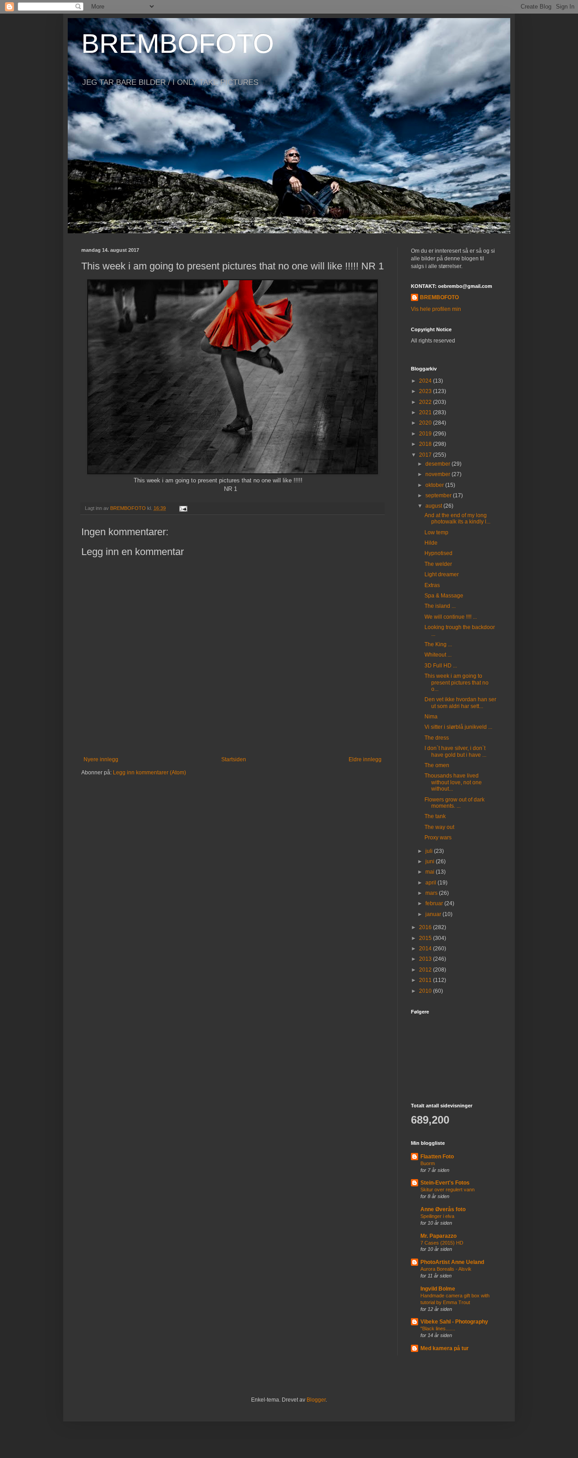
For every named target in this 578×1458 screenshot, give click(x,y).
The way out (439, 827)
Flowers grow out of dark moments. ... (454, 802)
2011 (426, 980)
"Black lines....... (437, 1328)
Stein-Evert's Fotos (445, 1183)
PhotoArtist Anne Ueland (452, 1262)
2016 (426, 927)
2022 (426, 402)
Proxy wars (438, 837)
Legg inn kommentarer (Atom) (149, 772)
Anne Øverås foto (443, 1209)
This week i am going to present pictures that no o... (456, 682)
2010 (426, 991)
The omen (436, 765)
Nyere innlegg (101, 759)
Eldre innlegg (365, 759)
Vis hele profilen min (436, 309)
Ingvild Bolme (437, 1289)
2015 (426, 938)
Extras (432, 585)
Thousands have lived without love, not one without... (453, 782)
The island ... (440, 606)
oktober (435, 485)
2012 (426, 970)
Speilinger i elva (437, 1216)
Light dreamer (441, 574)
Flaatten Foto (437, 1156)
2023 (426, 391)
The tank (435, 816)
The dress (436, 738)
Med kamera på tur (444, 1348)
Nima (431, 716)
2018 (426, 444)
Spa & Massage (443, 595)
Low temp (436, 532)
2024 (426, 381)
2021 (426, 412)
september (439, 495)
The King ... (438, 644)
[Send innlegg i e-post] (183, 508)
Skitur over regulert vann (447, 1189)
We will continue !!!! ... (450, 617)
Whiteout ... (438, 655)
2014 (426, 948)
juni (430, 861)
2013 (426, 959)
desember (438, 464)
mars (432, 893)
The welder (438, 564)
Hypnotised (438, 553)
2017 (426, 455)
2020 (426, 423)
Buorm (427, 1163)
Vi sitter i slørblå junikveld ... (458, 727)
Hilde (431, 543)
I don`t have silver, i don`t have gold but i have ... (455, 751)
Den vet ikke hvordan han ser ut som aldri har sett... (460, 702)
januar (434, 914)
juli (429, 851)
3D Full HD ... (440, 665)
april (431, 882)
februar (434, 903)
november (438, 474)
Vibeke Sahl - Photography (454, 1322)
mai (430, 872)
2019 (426, 433)
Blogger (316, 1400)
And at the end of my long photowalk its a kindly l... (457, 518)
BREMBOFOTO (177, 43)
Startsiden (233, 759)
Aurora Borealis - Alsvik (445, 1269)
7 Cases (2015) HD (441, 1242)
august (434, 506)
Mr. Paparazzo (438, 1236)
